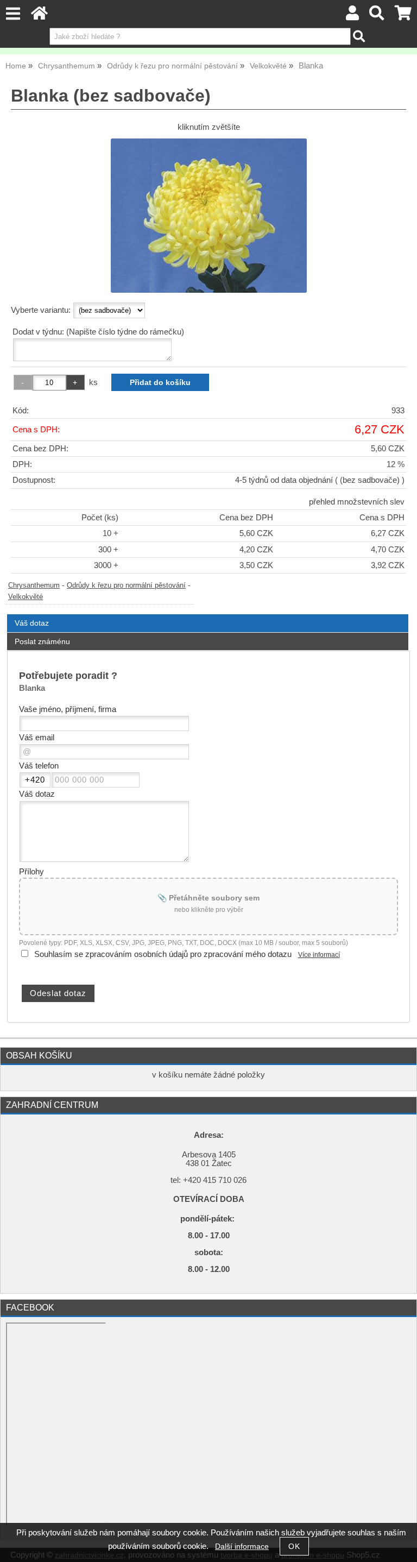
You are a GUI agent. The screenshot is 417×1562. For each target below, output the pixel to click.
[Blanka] (209, 215)
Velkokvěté (25, 597)
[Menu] (13, 14)
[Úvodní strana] (39, 16)
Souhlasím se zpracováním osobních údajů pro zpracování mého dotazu (163, 954)
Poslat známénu (42, 641)
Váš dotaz (32, 623)
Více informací (319, 955)
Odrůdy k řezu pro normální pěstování (126, 585)
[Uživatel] (352, 16)
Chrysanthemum (34, 585)
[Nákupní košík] (403, 16)
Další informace (242, 1546)
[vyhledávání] (377, 16)
